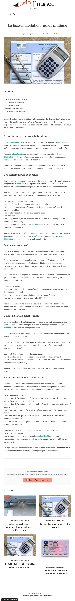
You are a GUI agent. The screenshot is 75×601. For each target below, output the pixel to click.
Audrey (56, 34)
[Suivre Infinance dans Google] (11, 14)
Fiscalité (17, 34)
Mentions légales (28, 595)
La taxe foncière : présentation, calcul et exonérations (20, 565)
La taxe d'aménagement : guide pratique (55, 525)
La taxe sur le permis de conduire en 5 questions (55, 572)
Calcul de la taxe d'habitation (14, 108)
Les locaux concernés (12, 105)
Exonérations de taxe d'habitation (15, 111)
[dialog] (9, 599)
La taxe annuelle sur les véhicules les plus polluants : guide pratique (20, 527)
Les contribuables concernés (14, 102)
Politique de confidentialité (43, 595)
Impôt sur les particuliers (29, 34)
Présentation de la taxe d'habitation (16, 99)
